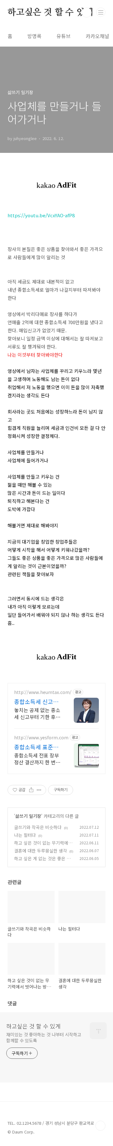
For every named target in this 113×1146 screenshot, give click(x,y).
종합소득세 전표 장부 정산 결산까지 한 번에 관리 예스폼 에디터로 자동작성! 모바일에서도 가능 (37, 758)
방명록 (34, 36)
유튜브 (63, 36)
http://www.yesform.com (41, 737)
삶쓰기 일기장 (28, 816)
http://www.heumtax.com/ (43, 692)
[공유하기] (31, 790)
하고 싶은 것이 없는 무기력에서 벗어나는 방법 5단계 (43, 846)
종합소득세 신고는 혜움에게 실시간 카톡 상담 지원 (37, 701)
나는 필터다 (25, 835)
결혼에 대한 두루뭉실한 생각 (40, 850)
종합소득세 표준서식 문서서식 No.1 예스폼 (36, 747)
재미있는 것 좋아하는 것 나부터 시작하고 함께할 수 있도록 (43, 1037)
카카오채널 (97, 36)
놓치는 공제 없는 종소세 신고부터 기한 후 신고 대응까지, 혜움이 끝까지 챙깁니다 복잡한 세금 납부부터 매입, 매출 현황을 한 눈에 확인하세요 (37, 713)
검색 (86, 12)
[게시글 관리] (39, 790)
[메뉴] (100, 12)
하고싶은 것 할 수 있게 (50, 12)
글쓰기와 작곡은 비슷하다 (38, 827)
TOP (100, 1126)
